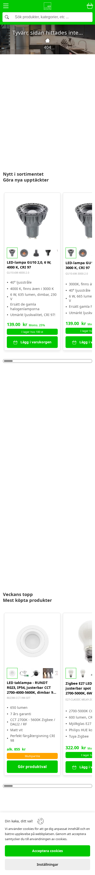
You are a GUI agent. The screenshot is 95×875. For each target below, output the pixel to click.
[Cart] (90, 6)
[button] (32, 253)
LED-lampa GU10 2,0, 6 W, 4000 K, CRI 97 (29, 264)
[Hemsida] (47, 40)
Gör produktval (32, 766)
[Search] (47, 17)
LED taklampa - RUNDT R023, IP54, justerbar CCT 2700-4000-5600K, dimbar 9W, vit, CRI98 (32, 687)
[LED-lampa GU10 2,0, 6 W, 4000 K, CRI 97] (32, 220)
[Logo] (47, 6)
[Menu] (6, 6)
